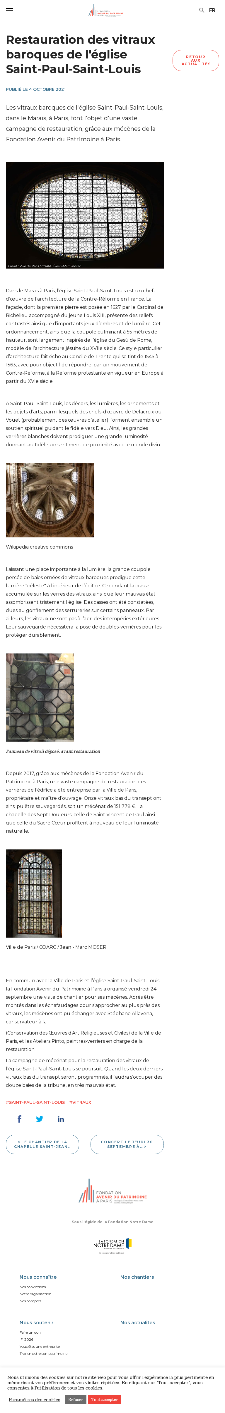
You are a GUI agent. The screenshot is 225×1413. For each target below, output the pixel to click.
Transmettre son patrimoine (43, 1353)
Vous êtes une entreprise (40, 1346)
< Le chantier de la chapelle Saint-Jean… (42, 1144)
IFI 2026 (26, 1339)
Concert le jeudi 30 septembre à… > (127, 1144)
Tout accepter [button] (104, 1399)
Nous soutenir (37, 1322)
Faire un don (30, 1332)
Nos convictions (33, 1287)
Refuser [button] (75, 1399)
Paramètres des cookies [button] (34, 1399)
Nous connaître (38, 1277)
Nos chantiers (137, 1277)
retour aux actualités (196, 60)
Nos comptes (30, 1301)
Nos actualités (137, 1322)
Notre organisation (35, 1294)
